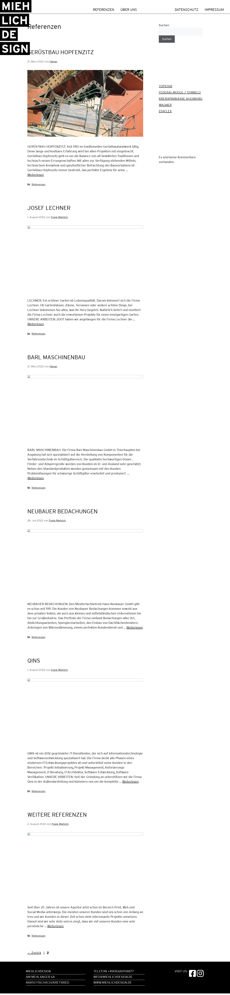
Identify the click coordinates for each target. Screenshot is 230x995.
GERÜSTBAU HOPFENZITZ (60, 52)
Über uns (128, 9)
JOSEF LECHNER (48, 208)
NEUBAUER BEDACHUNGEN (62, 511)
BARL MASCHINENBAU (56, 357)
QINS (33, 661)
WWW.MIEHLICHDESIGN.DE (112, 982)
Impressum (214, 9)
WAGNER (165, 105)
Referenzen (103, 9)
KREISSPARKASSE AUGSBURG (180, 98)
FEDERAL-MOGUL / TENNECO (180, 92)
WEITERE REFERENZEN (57, 815)
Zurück (34, 952)
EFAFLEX (165, 111)
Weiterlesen (35, 175)
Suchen (164, 25)
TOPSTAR (165, 86)
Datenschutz (186, 9)
